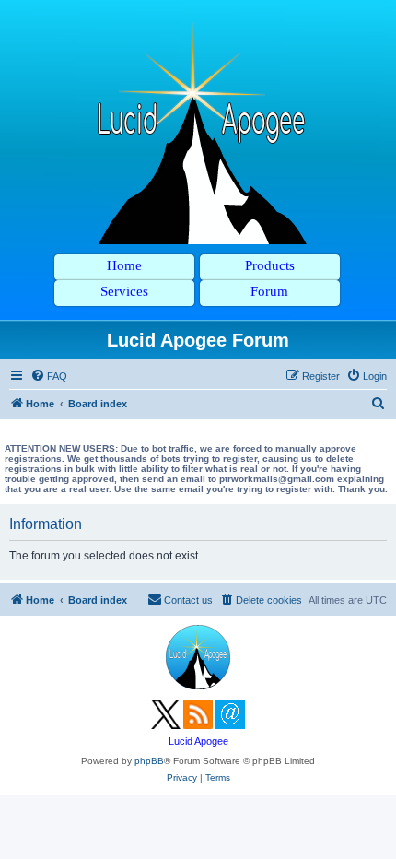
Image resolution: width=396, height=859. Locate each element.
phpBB (149, 761)
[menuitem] (48, 376)
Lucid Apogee (198, 741)
